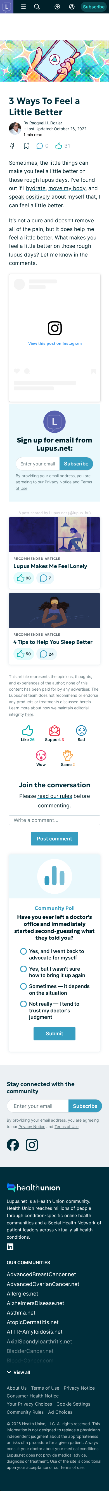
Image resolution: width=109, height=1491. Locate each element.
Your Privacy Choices (29, 1404)
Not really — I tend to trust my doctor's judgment (54, 1010)
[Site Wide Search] (37, 6)
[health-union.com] (33, 1189)
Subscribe (94, 7)
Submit (54, 1033)
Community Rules (25, 1412)
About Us (17, 1388)
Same (66, 758)
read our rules (54, 796)
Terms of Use (66, 1126)
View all (21, 1372)
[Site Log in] (72, 6)
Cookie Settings (73, 1404)
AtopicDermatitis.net (33, 1322)
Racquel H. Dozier (45, 122)
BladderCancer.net (30, 1351)
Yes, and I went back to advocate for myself (56, 954)
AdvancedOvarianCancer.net (43, 1284)
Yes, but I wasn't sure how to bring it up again (57, 972)
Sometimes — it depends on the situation (59, 989)
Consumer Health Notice (33, 1396)
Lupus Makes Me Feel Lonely (50, 566)
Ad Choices (60, 1412)
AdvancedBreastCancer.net (41, 1274)
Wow (38, 758)
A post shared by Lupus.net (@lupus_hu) (54, 513)
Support (53, 733)
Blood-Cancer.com (30, 1360)
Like (25, 733)
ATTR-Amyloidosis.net (35, 1332)
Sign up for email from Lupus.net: (54, 444)
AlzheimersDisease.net (35, 1303)
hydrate (36, 188)
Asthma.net (21, 1313)
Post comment (54, 839)
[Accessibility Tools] (57, 6)
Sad (77, 733)
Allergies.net (22, 1293)
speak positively (29, 197)
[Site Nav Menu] (23, 6)
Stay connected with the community (41, 1088)
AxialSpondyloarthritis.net (39, 1341)
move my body (67, 188)
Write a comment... (36, 820)
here (29, 714)
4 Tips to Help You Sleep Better (53, 642)
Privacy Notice (58, 481)
